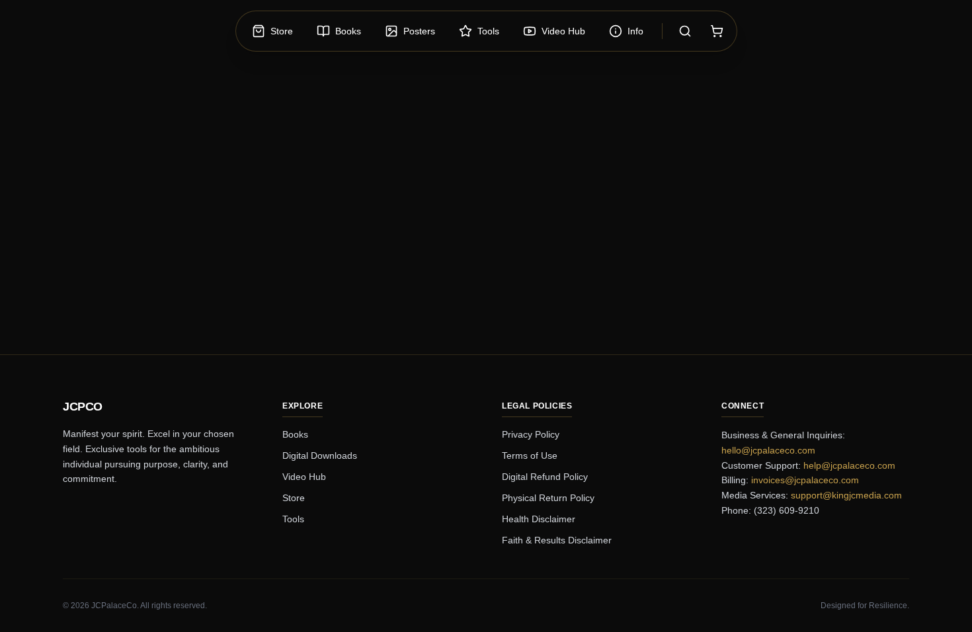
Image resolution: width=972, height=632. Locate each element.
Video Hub (304, 476)
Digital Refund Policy (545, 476)
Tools (293, 519)
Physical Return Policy (548, 498)
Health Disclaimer (538, 519)
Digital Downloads (319, 455)
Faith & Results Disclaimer (557, 540)
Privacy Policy (530, 434)
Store (293, 498)
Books (295, 434)
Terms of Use (529, 455)
